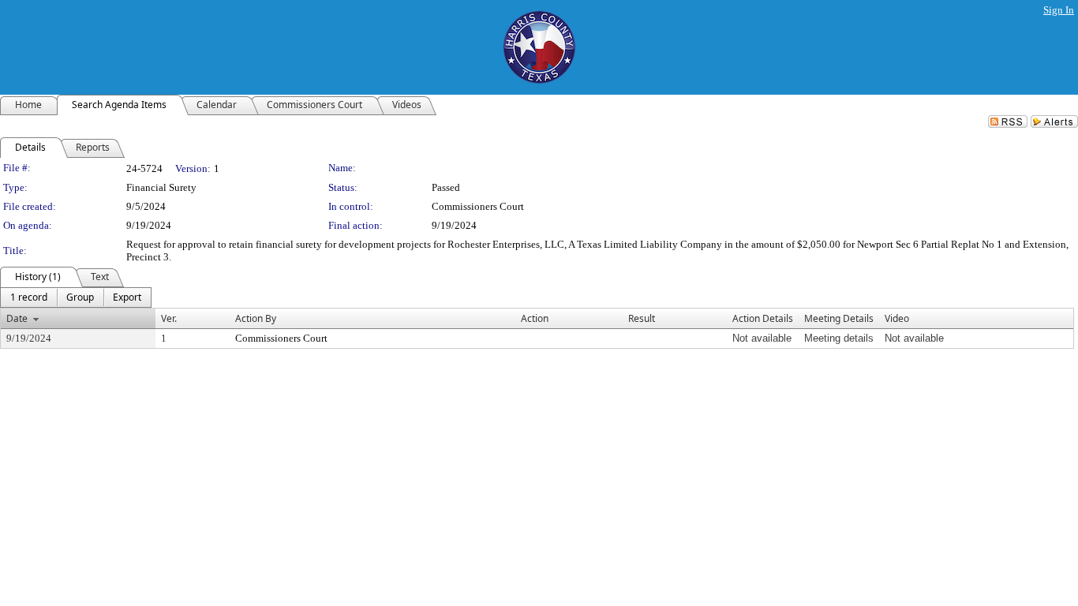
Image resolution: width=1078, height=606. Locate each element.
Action (534, 318)
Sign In (1058, 10)
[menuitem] (29, 297)
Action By (255, 318)
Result (641, 318)
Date (17, 318)
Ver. (169, 318)
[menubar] (76, 297)
